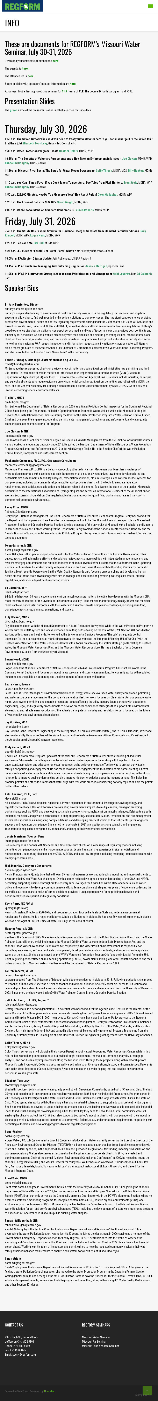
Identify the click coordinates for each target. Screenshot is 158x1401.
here (55, 61)
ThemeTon (49, 1391)
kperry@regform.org (24, 1354)
